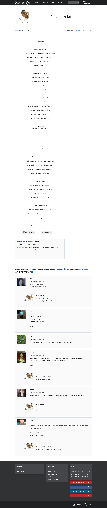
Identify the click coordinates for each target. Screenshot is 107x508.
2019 (85, 471)
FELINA (32, 390)
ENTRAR (85, 1)
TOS (42, 504)
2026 (72, 469)
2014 (82, 474)
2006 (88, 476)
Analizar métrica (51, 469)
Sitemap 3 (30, 504)
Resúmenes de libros (52, 474)
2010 (76, 476)
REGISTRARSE (87, 3)
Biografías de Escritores (53, 479)
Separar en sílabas (52, 471)
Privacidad (37, 504)
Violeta (32, 278)
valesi (31, 420)
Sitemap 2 (23, 504)
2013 (85, 474)
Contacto (47, 504)
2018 (88, 471)
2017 (72, 474)
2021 (79, 471)
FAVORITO (47, 232)
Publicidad (54, 504)
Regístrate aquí (60, 269)
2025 (76, 469)
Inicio (16, 30)
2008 (82, 476)
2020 (82, 471)
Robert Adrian (23, 30)
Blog (53, 2)
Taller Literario (51, 476)
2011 (72, 476)
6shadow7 (23, 241)
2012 (88, 474)
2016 (76, 474)
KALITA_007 (33, 352)
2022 (76, 471)
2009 (79, 476)
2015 (79, 474)
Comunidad (61, 2)
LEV (31, 311)
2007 (85, 476)
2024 (79, 469)
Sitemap (17, 504)
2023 (72, 471)
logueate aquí (83, 269)
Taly (31, 336)
